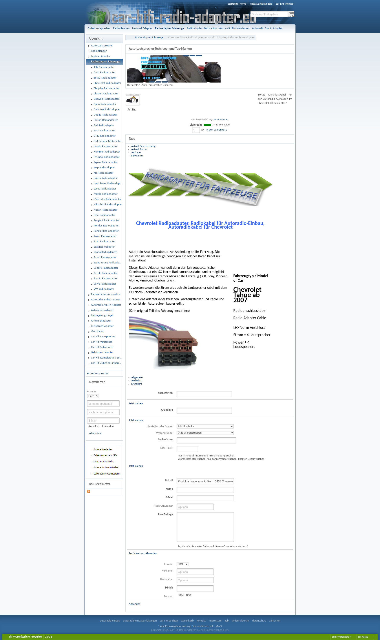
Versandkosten (221, 119)
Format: (168, 596)
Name (169, 488)
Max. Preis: (166, 448)
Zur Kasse (363, 637)
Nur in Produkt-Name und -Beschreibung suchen (206, 455)
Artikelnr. (136, 380)
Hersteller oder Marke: (160, 426)
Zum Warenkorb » (341, 637)
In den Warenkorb (216, 129)
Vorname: (167, 570)
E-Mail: (169, 587)
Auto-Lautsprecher (98, 373)
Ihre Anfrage (165, 514)
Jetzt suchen (291, 14)
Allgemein (137, 377)
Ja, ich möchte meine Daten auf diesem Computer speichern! (213, 546)
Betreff (169, 480)
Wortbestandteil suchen (192, 459)
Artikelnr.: (167, 409)
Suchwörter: (165, 393)
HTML (181, 595)
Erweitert (136, 384)
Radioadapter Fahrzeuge (149, 37)
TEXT (188, 595)
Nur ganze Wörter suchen (222, 459)
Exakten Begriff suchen (251, 459)
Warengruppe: (164, 433)
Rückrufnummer (163, 505)
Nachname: (166, 579)
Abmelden (107, 426)
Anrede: (91, 391)
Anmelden (94, 426)
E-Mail (169, 497)
